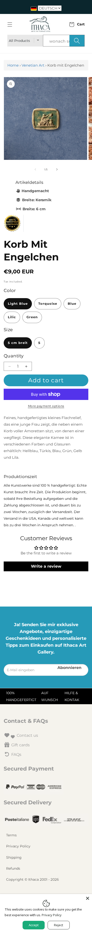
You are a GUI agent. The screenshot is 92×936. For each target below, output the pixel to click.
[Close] (87, 898)
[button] (9, 24)
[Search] (76, 41)
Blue (72, 303)
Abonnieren (69, 667)
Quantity (14, 356)
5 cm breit (18, 343)
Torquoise (47, 303)
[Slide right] (57, 169)
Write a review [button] (46, 566)
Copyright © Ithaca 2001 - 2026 (32, 879)
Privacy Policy (18, 846)
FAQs (16, 754)
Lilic (12, 317)
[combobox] (63, 40)
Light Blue (18, 303)
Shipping (14, 857)
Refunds (13, 868)
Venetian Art (33, 65)
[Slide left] (35, 169)
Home (13, 65)
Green (32, 317)
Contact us (27, 735)
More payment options (46, 406)
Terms (11, 835)
